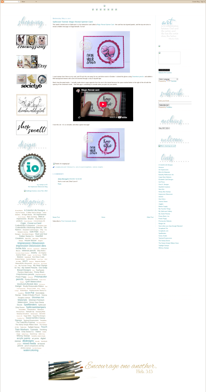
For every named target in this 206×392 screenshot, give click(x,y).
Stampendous (31, 309)
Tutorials (34, 329)
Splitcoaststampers (36, 307)
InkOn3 (161, 197)
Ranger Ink (162, 223)
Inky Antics (41, 251)
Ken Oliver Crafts (38, 257)
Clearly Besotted (28, 221)
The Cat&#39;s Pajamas (25, 322)
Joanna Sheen (21, 255)
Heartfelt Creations (164, 187)
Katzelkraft (28, 257)
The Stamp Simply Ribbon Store (26, 324)
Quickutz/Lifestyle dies (27, 284)
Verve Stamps (98, 167)
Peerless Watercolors (25, 272)
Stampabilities (22, 309)
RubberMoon (24, 290)
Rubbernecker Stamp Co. (38, 290)
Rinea (38, 288)
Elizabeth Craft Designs (31, 230)
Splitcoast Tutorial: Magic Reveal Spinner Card (73, 22)
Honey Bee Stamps (165, 192)
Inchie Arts (21, 248)
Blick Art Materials (164, 172)
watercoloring (30, 350)
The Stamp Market (41, 322)
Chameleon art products (65, 167)
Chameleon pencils (138, 76)
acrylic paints (23, 338)
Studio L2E (19, 316)
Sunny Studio (163, 236)
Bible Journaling (32, 217)
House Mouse (30, 240)
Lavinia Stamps (31, 259)
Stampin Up (30, 311)
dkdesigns (28, 340)
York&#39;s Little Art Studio (38, 336)
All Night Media (27, 214)
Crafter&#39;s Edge (41, 225)
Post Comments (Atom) (68, 221)
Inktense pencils (29, 251)
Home (103, 217)
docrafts (37, 341)
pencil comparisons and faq (34, 346)
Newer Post (56, 217)
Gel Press (162, 182)
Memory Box (37, 263)
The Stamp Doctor (164, 240)
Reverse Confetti (31, 288)
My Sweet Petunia (29, 268)
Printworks (30, 277)
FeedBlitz (169, 107)
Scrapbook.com (163, 231)
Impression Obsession (30, 243)
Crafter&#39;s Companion (25, 225)
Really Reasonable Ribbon (33, 286)
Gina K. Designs (164, 184)
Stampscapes (34, 313)
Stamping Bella (40, 311)
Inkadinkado (36, 248)
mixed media (29, 343)
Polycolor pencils (41, 274)
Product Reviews (31, 279)
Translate (173, 81)
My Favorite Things (25, 265)
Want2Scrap (33, 334)
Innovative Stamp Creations (22, 253)
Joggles (29, 255)
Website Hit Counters (165, 73)
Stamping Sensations (23, 314)
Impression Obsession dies (31, 245)
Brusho (31, 219)
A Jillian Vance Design (33, 212)
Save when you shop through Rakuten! (171, 226)
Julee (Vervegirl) (63, 179)
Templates (43, 320)
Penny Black (39, 272)
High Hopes (35, 238)
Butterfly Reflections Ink (166, 174)
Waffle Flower (25, 334)
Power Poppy (21, 277)
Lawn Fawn (40, 259)
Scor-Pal (29, 292)
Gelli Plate (34, 232)
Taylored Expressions (31, 320)
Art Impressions (39, 215)
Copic (23, 223)
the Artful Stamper (37, 348)
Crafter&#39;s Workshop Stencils (28, 228)
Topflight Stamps (33, 327)
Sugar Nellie (27, 316)
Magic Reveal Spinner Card (105, 24)
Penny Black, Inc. (164, 216)
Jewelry (34, 253)
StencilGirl (42, 314)
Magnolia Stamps (40, 261)
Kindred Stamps (20, 259)
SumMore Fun (20, 318)
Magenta (31, 261)
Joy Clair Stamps (37, 255)
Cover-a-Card (34, 223)
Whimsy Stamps (23, 336)
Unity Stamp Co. (27, 332)
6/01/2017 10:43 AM (75, 179)
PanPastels (40, 270)
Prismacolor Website (165, 221)
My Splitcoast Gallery (165, 211)
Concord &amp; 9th (39, 221)
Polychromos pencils (25, 274)
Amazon (161, 167)
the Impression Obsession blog (37, 187)
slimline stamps (26, 348)
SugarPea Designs (39, 316)
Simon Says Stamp (36, 302)
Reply (59, 184)
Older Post (150, 217)
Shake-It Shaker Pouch (31, 295)
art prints (35, 338)
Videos (38, 332)
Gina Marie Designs (28, 234)
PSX (33, 270)
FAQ (41, 230)
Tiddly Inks (23, 327)
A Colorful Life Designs (34, 210)
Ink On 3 (29, 248)
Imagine (40, 240)
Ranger (18, 286)
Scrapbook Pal (163, 228)
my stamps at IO (42, 184)
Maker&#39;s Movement (23, 263)
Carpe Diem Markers (165, 177)
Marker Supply (163, 206)
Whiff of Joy (42, 334)
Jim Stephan (42, 253)
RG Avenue (42, 284)
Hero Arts (28, 238)
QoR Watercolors (33, 281)
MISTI (25, 261)
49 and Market (19, 210)
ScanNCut (21, 293)
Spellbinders (30, 304)
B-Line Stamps (22, 216)
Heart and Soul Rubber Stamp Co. (33, 235)
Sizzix (19, 305)
